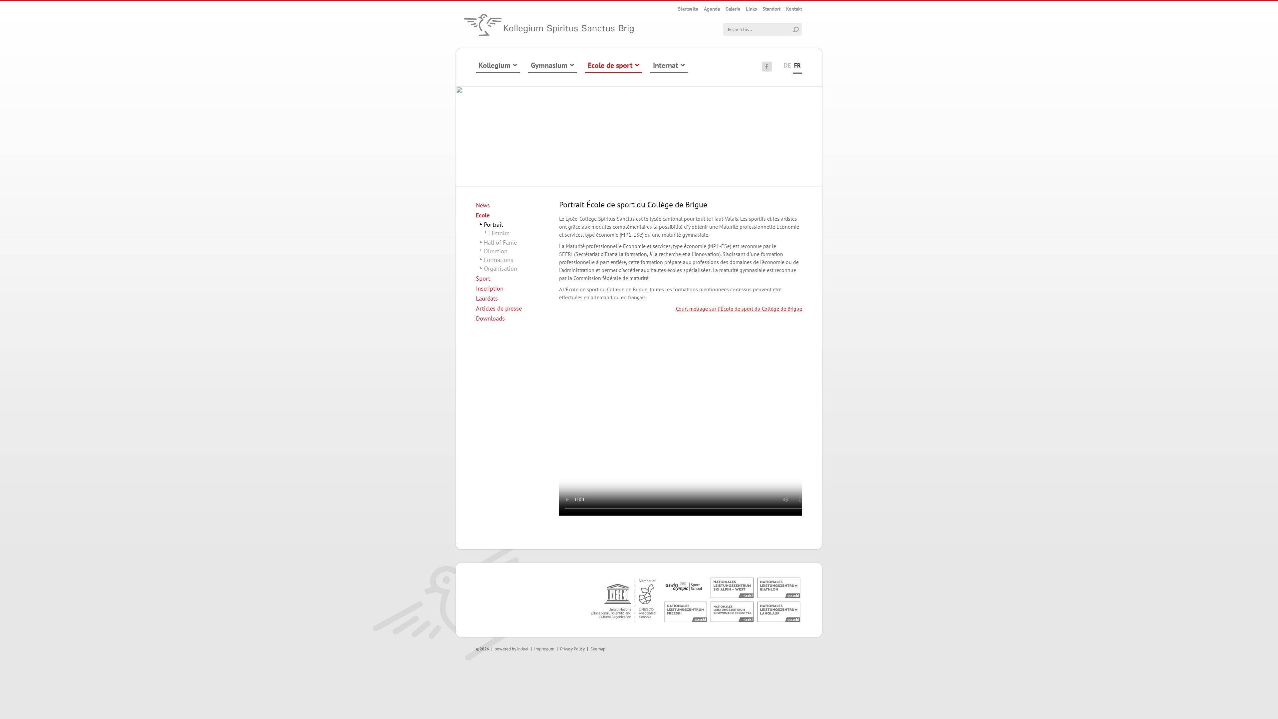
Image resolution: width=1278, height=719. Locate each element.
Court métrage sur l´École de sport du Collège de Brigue (739, 308)
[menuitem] (688, 9)
